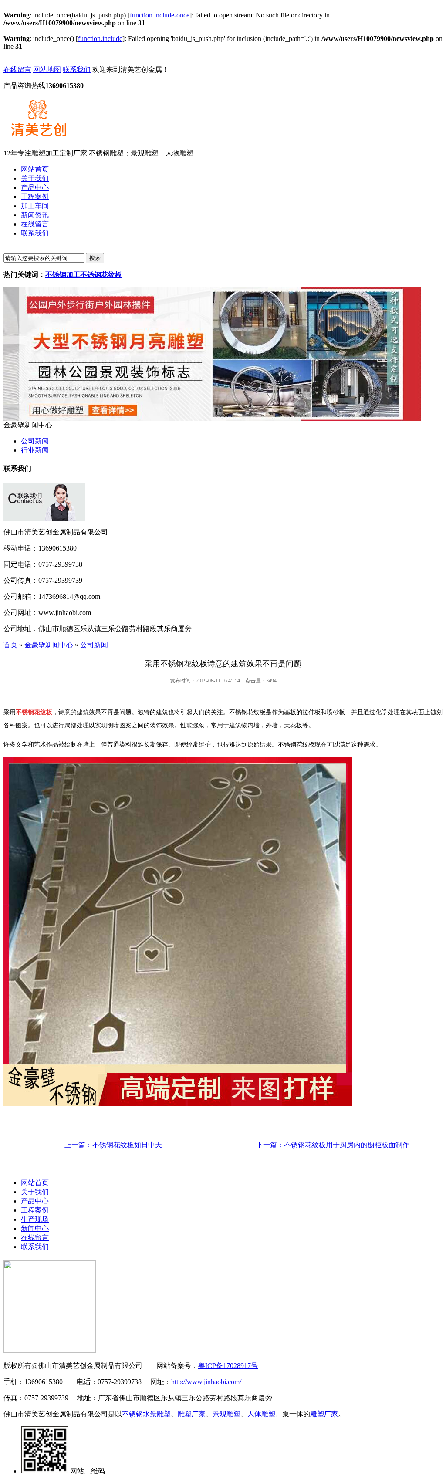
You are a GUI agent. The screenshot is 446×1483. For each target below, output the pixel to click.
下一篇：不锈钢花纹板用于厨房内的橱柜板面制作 (332, 1145)
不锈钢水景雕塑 (146, 1414)
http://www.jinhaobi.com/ (206, 1381)
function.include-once (159, 15)
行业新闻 (35, 450)
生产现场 (35, 1219)
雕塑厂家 (192, 1414)
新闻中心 (35, 1228)
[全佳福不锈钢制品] (212, 418)
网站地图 (47, 69)
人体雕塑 (261, 1414)
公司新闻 (35, 441)
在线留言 (17, 69)
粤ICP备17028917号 (228, 1365)
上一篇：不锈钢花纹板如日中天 (113, 1145)
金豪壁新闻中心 (48, 645)
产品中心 (35, 1201)
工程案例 (35, 1210)
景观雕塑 (226, 1414)
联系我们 (77, 69)
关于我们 (35, 1192)
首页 (10, 645)
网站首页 (35, 1182)
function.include (100, 38)
